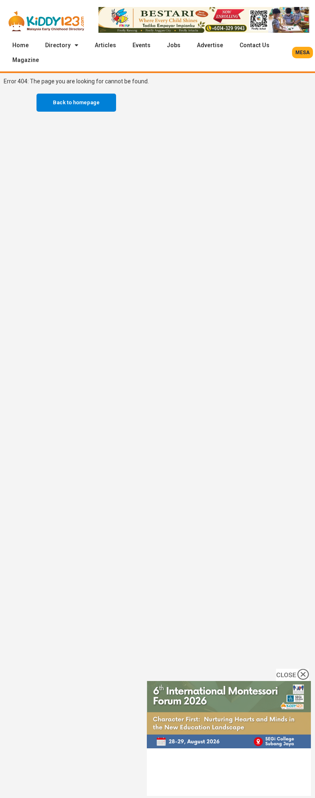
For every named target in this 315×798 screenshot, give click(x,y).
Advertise (210, 45)
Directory (58, 45)
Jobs (173, 45)
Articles (105, 45)
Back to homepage (76, 102)
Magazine (25, 60)
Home (20, 45)
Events (141, 45)
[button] (302, 52)
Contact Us (254, 45)
